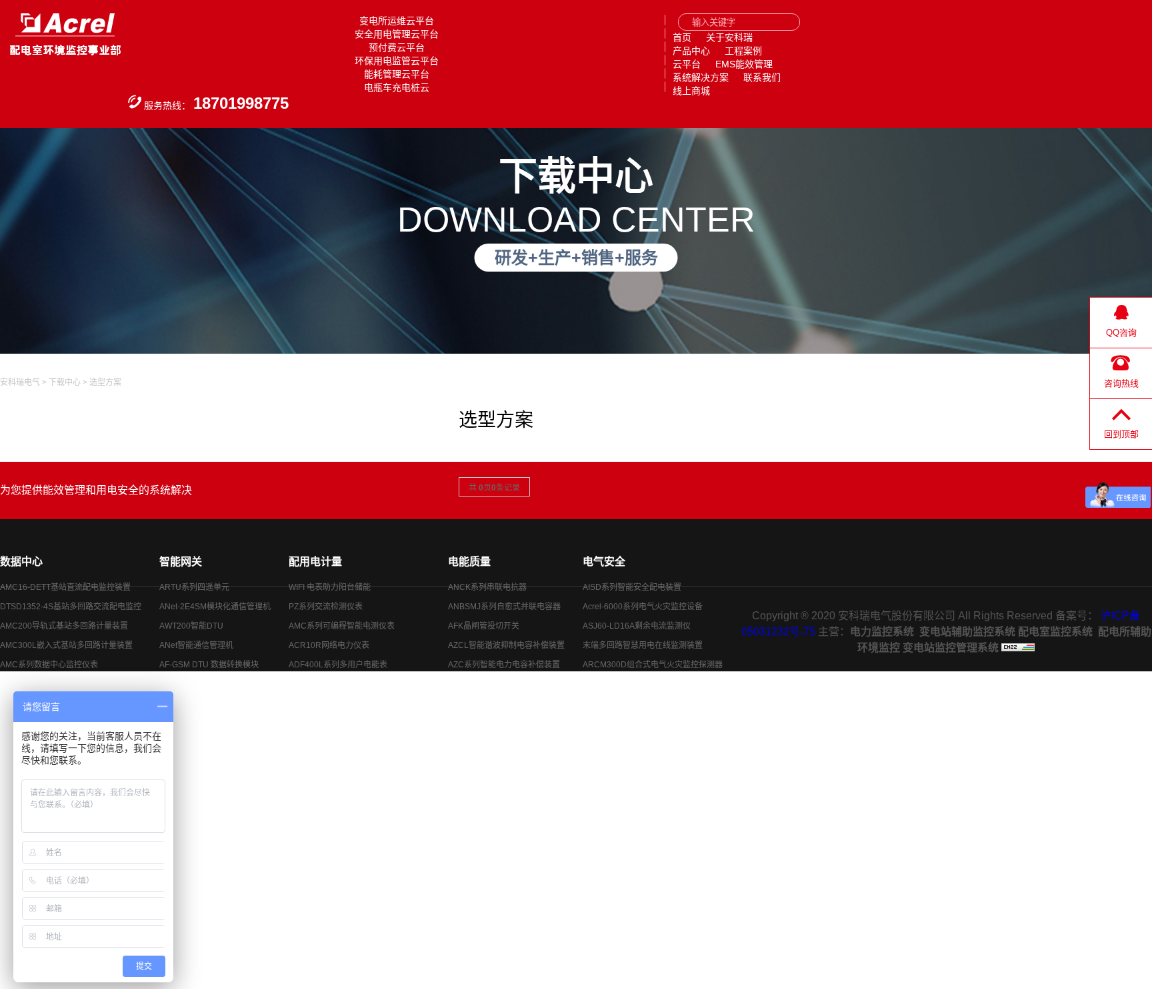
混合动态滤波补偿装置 (488, 742)
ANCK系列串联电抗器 (487, 587)
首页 (682, 37)
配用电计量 (315, 561)
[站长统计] (1018, 647)
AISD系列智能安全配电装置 (632, 587)
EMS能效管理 (744, 64)
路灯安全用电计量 (615, 761)
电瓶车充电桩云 (396, 87)
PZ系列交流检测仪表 (326, 606)
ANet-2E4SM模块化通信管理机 (215, 606)
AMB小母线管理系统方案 (44, 684)
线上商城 (691, 90)
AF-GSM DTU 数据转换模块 (209, 664)
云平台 (687, 64)
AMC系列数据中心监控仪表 (49, 664)
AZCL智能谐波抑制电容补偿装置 (506, 645)
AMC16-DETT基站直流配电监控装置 (65, 587)
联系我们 (762, 77)
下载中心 (65, 382)
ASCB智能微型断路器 (622, 742)
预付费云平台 (397, 47)
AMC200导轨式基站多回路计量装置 (64, 626)
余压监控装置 (607, 722)
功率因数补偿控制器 (484, 722)
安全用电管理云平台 (397, 34)
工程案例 (743, 50)
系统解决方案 (701, 77)
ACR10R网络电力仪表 (329, 645)
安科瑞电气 (20, 382)
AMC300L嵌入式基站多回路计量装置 (66, 645)
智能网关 (180, 561)
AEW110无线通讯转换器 (203, 722)
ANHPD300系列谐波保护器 (497, 703)
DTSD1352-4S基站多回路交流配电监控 (70, 606)
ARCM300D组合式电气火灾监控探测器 (653, 664)
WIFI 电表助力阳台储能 (330, 587)
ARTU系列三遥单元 (194, 684)
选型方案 (105, 382)
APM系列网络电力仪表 (329, 722)
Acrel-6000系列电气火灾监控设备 (643, 606)
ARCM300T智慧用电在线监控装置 (644, 684)
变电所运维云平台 (396, 20)
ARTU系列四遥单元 (194, 587)
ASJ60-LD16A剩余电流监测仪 (637, 626)
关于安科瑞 (729, 37)
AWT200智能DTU (191, 626)
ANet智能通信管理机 (196, 645)
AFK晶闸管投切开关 (483, 626)
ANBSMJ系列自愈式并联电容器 (504, 606)
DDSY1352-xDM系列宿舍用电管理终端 (359, 761)
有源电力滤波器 (476, 761)
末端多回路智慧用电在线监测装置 (643, 645)
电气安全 (604, 561)
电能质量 (469, 561)
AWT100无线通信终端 (199, 703)
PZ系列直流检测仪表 (326, 684)
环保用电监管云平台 (397, 60)
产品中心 (691, 50)
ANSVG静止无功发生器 (490, 684)
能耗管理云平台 (396, 74)
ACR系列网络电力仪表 (329, 703)
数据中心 (21, 561)
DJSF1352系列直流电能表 (336, 742)
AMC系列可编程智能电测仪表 (342, 626)
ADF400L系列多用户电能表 (338, 664)
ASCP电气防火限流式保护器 (634, 703)
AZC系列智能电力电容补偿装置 (504, 664)
